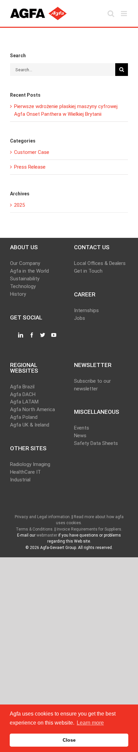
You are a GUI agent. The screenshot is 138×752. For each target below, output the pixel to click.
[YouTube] (53, 335)
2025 (19, 205)
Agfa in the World (29, 271)
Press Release (30, 167)
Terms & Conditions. (35, 529)
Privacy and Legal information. (43, 516)
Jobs (79, 318)
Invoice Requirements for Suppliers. (89, 529)
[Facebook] (31, 335)
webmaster (47, 535)
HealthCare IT (25, 472)
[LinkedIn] (20, 335)
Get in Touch (88, 271)
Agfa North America (32, 409)
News (80, 436)
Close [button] (69, 740)
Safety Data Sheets (96, 443)
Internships (86, 310)
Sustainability (25, 279)
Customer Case (31, 152)
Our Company (25, 263)
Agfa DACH (23, 394)
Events (81, 428)
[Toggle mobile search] (111, 13)
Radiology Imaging (30, 464)
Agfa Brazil (22, 387)
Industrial (20, 480)
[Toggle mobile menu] (124, 13)
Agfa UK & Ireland (29, 425)
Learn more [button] (90, 723)
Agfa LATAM (24, 402)
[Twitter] (42, 335)
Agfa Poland (24, 417)
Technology (23, 286)
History (18, 294)
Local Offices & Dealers (100, 263)
